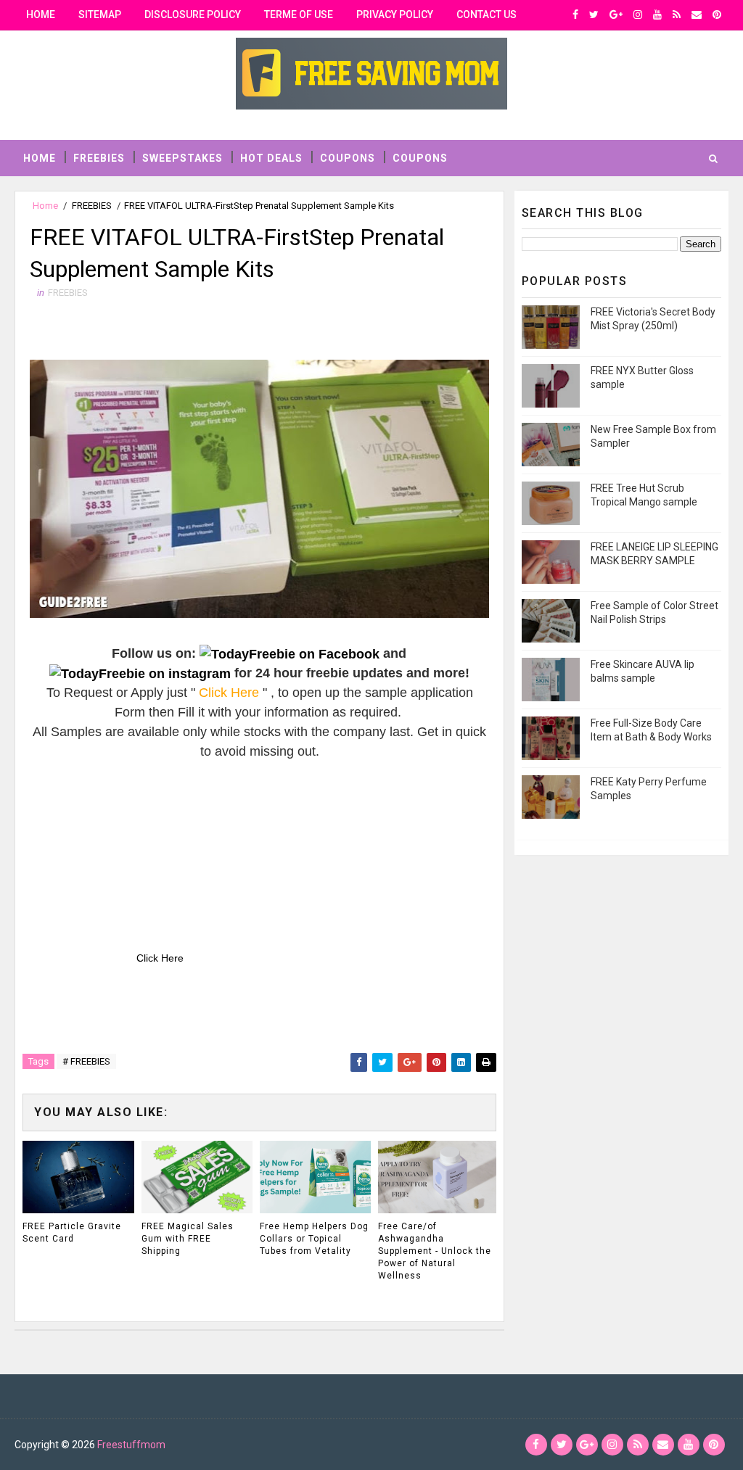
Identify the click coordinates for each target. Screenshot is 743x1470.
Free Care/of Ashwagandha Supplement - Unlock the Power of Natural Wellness (434, 1250)
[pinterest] (717, 14)
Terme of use (298, 14)
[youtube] (657, 14)
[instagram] (638, 14)
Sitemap (99, 14)
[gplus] (616, 14)
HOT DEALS (271, 158)
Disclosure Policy (192, 14)
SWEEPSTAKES (182, 158)
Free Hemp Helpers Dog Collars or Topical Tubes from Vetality (314, 1238)
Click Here (160, 958)
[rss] (676, 14)
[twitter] (594, 14)
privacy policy (394, 14)
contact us (486, 14)
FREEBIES (99, 158)
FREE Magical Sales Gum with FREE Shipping (187, 1238)
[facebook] (575, 14)
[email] (696, 14)
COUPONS (347, 158)
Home (40, 14)
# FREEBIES (86, 1061)
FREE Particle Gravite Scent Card (71, 1232)
